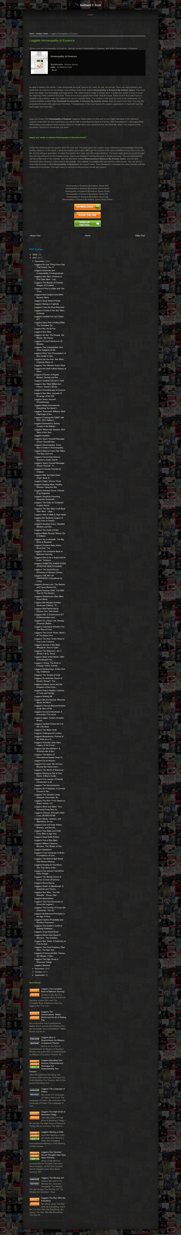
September (40, 975)
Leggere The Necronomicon (47, 785)
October (39, 972)
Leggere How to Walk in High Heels (50, 514)
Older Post (140, 235)
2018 (35, 254)
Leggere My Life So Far (45, 328)
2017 (35, 258)
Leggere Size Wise (42, 332)
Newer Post (35, 235)
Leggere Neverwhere (43, 898)
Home (90, 15)
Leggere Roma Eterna (44, 883)
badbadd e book (90, 5)
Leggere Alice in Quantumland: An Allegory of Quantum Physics (52, 1040)
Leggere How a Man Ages (46, 840)
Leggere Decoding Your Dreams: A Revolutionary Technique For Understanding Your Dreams (46, 1065)
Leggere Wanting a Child (52, 1132)
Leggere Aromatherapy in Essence (49, 390)
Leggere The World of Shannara (48, 770)
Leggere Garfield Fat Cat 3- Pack (49, 381)
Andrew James (42, 34)
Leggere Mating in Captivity (46, 304)
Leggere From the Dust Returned (49, 307)
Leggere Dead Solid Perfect (46, 837)
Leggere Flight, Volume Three (47, 481)
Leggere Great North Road (46, 932)
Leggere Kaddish (42, 435)
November (40, 968)
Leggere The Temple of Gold (47, 675)
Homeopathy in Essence (60, 119)
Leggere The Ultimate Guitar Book (49, 365)
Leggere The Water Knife (45, 730)
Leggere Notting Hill (43, 696)
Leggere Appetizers (43, 849)
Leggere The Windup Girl (52, 1178)
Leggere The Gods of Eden (46, 530)
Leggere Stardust (42, 965)
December (40, 261)
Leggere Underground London (48, 733)
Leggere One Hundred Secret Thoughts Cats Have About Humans (53, 1155)
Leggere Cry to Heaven (44, 760)
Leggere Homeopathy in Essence (52, 40)
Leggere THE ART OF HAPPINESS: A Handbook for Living (48, 578)
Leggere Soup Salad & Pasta (47, 301)
